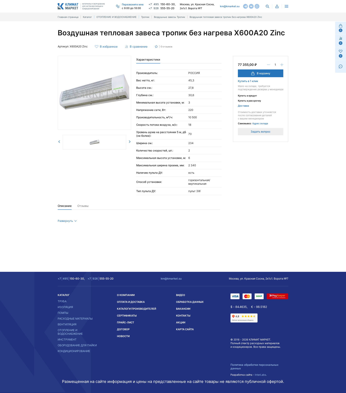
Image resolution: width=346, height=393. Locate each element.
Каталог (64, 295)
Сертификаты (127, 315)
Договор (123, 329)
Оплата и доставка (131, 301)
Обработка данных (190, 301)
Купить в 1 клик (248, 81)
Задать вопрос (260, 131)
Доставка (243, 105)
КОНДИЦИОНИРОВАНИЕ (74, 351)
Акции (180, 322)
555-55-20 (161, 8)
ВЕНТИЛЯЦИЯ (67, 324)
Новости (123, 336)
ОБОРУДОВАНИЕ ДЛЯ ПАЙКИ (77, 345)
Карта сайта (185, 329)
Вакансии (183, 308)
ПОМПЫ (63, 313)
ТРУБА (62, 301)
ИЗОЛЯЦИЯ (65, 307)
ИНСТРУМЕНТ (67, 339)
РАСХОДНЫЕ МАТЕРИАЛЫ (75, 318)
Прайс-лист (125, 322)
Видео (180, 295)
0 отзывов (166, 46)
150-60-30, (162, 4)
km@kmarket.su (229, 6)
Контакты (183, 315)
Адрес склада (260, 123)
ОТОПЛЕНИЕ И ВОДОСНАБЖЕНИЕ (70, 331)
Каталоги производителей (136, 308)
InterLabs (260, 374)
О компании (126, 295)
